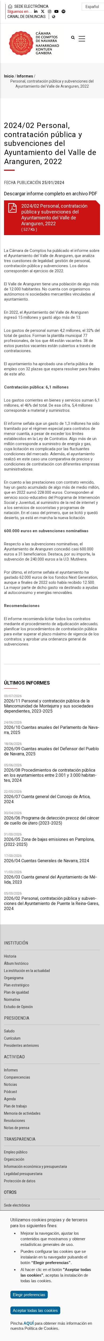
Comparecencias (17, 1077)
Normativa (12, 999)
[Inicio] (34, 43)
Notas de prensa (16, 1127)
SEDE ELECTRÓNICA (31, 6)
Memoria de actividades (22, 1113)
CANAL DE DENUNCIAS (26, 16)
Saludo (9, 1031)
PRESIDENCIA (16, 1018)
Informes (25, 76)
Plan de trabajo (15, 1106)
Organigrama (13, 977)
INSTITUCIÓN (16, 943)
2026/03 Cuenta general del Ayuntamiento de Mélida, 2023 (50, 879)
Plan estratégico (16, 985)
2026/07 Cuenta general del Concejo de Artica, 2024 (47, 799)
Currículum (12, 1038)
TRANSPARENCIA (19, 1139)
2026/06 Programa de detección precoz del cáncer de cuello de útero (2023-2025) (51, 820)
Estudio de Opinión (18, 1006)
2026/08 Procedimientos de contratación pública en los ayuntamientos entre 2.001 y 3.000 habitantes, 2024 (50, 775)
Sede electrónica (17, 1205)
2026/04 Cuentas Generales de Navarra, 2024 (46, 860)
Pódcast (10, 1091)
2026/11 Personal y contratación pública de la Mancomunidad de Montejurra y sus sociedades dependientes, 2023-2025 (48, 706)
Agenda (10, 1099)
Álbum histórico (16, 963)
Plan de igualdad (16, 992)
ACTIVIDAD (14, 1056)
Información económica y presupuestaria (35, 1166)
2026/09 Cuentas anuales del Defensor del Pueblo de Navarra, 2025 (51, 751)
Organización (14, 1159)
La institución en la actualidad (27, 970)
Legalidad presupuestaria (23, 1173)
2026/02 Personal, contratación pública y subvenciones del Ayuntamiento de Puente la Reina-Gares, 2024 (51, 903)
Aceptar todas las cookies (35, 1310)
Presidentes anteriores (21, 1045)
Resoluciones (14, 1120)
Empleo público (15, 1152)
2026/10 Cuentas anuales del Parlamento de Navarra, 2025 (51, 730)
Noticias (10, 1084)
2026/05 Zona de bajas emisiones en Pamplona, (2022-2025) (49, 842)
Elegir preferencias (29, 1294)
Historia (10, 956)
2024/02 (54, 217)
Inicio (9, 76)
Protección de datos (19, 1181)
